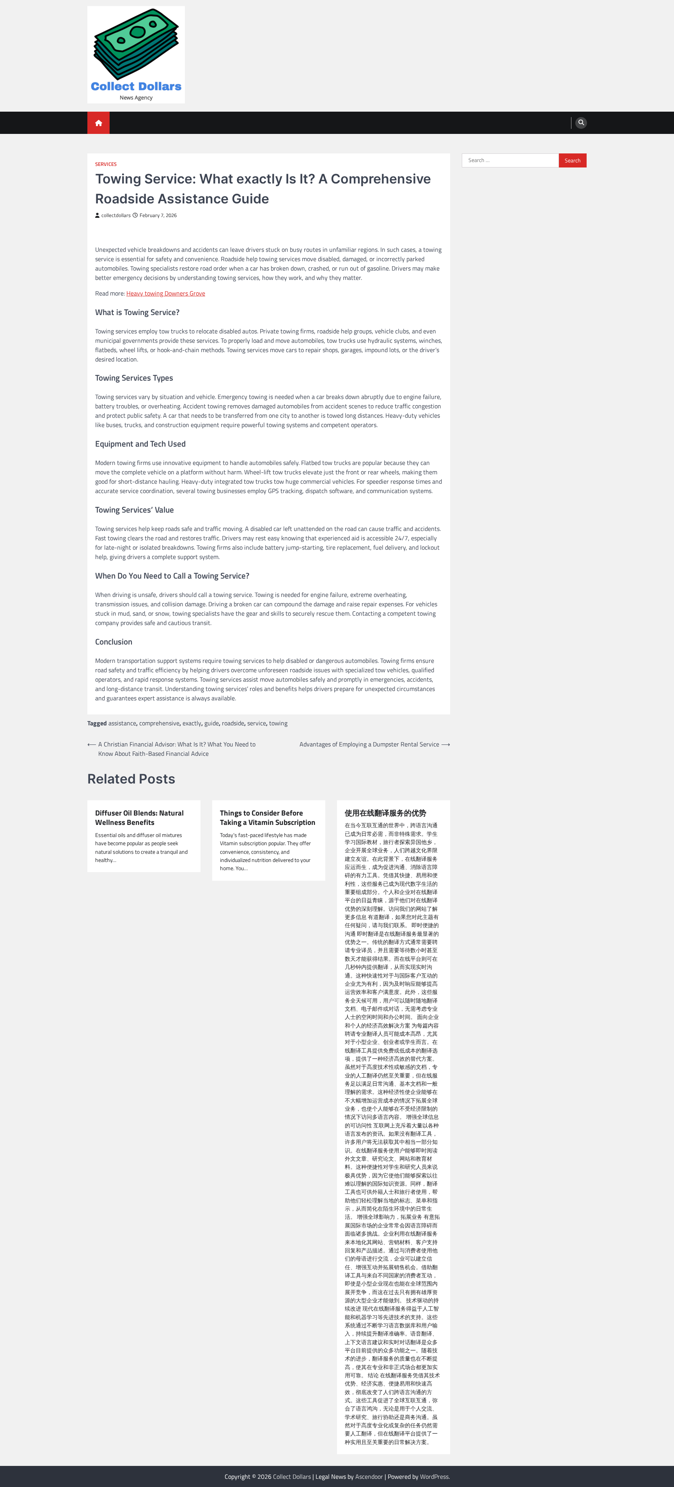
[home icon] (98, 123)
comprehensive (159, 723)
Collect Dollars (292, 1476)
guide (211, 723)
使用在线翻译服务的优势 (385, 813)
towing (278, 723)
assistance (122, 723)
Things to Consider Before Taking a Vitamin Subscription (268, 818)
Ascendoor (369, 1476)
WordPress (434, 1476)
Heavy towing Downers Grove (165, 293)
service (256, 723)
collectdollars (116, 215)
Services (106, 164)
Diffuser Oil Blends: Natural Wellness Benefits (139, 818)
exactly (192, 723)
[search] (581, 123)
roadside (233, 723)
